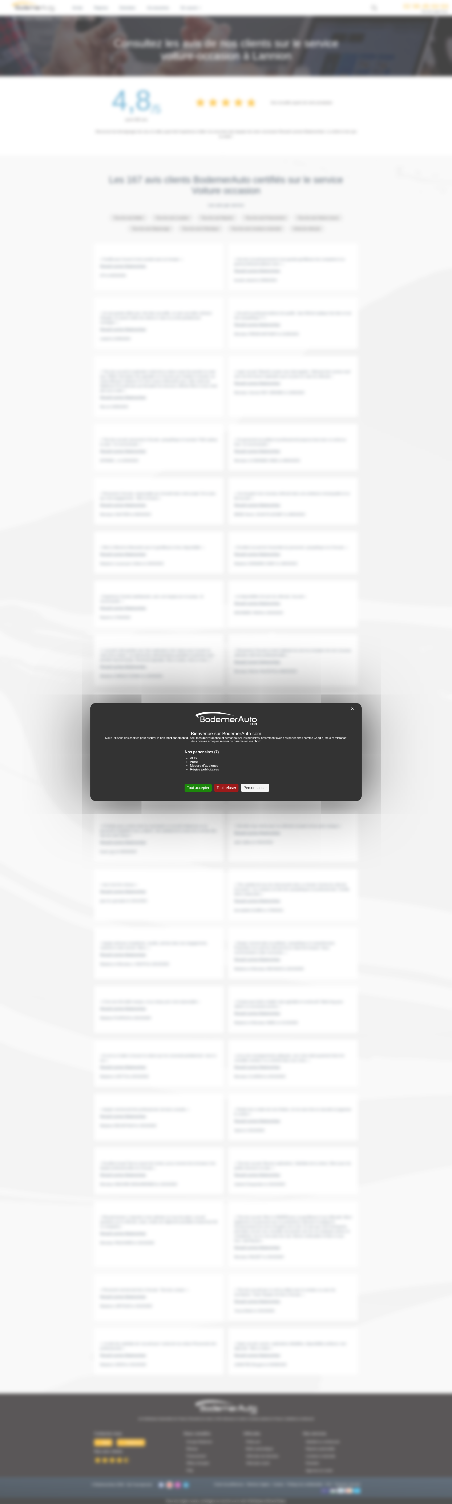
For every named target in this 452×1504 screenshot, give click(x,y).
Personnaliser (255, 788)
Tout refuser (226, 788)
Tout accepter (198, 788)
